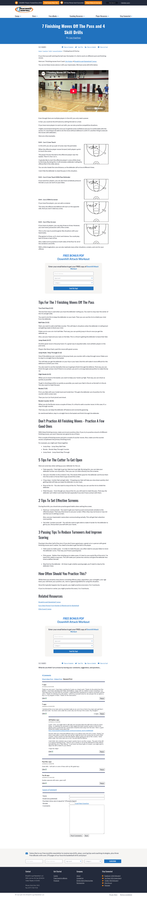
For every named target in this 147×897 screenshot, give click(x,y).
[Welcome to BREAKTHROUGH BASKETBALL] (24, 9)
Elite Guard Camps (44, 609)
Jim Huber (68, 61)
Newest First (67, 679)
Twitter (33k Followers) (111, 880)
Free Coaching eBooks (60, 878)
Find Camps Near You (51, 3)
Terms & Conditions (126, 895)
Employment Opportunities (85, 880)
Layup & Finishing (57, 51)
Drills (50, 51)
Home (40, 51)
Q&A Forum (108, 883)
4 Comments (46, 675)
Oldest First (58, 679)
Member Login (125, 3)
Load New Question (82, 803)
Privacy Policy (113, 895)
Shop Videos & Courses (93, 3)
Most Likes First (47, 679)
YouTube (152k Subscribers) (113, 878)
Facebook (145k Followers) (112, 876)
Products (56, 880)
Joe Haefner (75, 37)
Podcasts (107, 885)
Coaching (45, 51)
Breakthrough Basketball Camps (85, 61)
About (78, 876)
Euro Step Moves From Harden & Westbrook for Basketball (58, 605)
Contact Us (80, 878)
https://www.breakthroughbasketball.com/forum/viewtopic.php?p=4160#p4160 (70, 730)
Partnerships (80, 883)
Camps (56, 876)
